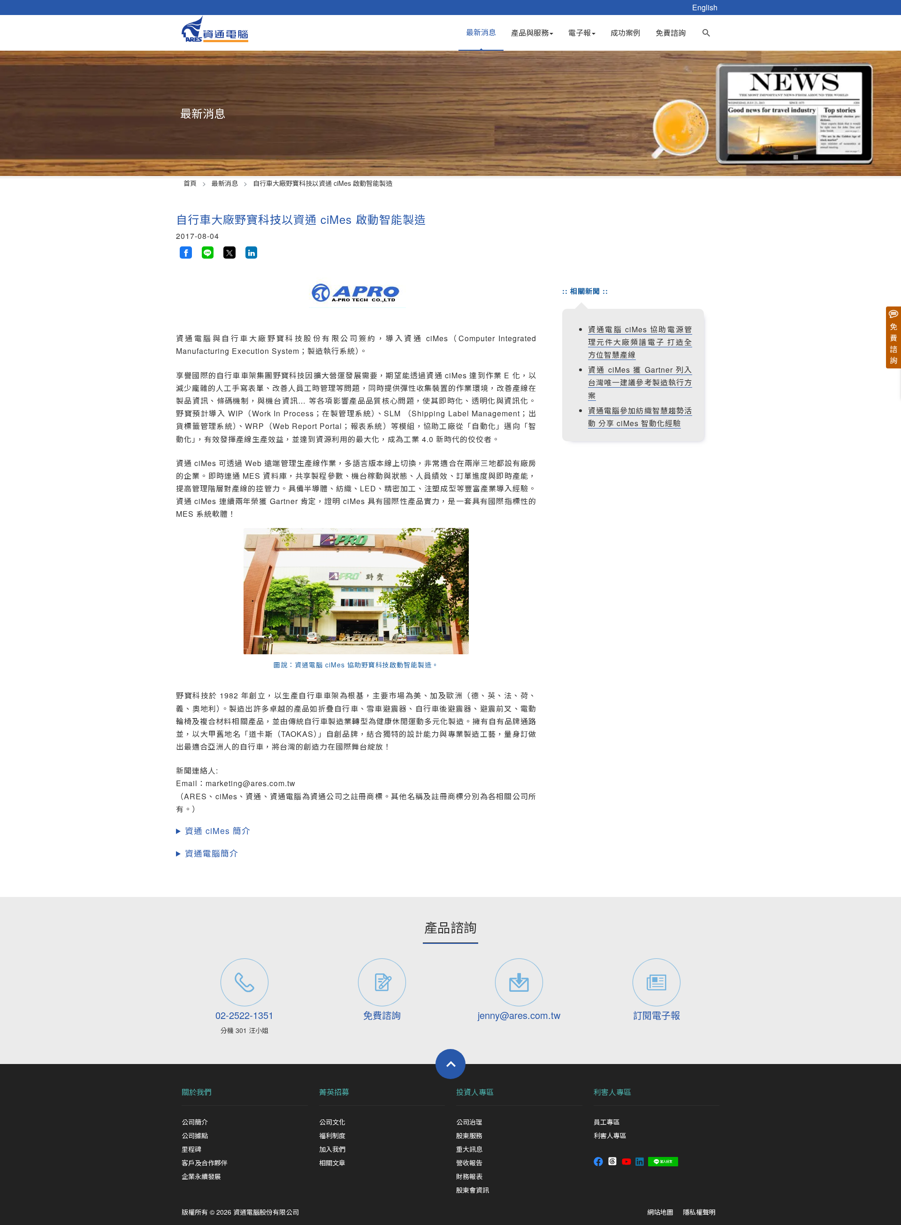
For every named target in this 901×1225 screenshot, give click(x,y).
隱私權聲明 (699, 1212)
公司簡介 (195, 1121)
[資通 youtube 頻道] (626, 1160)
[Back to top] (450, 1064)
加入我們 (332, 1149)
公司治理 (469, 1121)
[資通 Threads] (612, 1160)
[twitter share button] (229, 252)
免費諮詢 (671, 32)
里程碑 (191, 1149)
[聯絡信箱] (519, 982)
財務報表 (469, 1176)
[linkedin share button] (251, 252)
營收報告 (469, 1162)
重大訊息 (469, 1149)
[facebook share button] (186, 252)
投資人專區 (475, 1092)
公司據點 (195, 1135)
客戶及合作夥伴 (205, 1162)
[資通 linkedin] (639, 1160)
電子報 (579, 32)
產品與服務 (530, 32)
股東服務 (469, 1135)
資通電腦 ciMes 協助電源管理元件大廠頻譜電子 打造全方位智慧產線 (640, 342)
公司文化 (332, 1121)
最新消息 (481, 32)
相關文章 (332, 1162)
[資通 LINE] (663, 1160)
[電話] (245, 982)
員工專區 (607, 1121)
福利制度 (332, 1135)
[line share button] (208, 252)
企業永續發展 (201, 1176)
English (705, 7)
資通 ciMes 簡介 (218, 830)
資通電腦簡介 (211, 853)
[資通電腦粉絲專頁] (598, 1160)
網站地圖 (660, 1212)
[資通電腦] (215, 27)
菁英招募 (334, 1092)
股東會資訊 (472, 1189)
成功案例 (626, 32)
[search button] (706, 30)
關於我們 (197, 1092)
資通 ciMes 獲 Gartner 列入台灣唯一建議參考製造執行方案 (640, 382)
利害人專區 (612, 1092)
